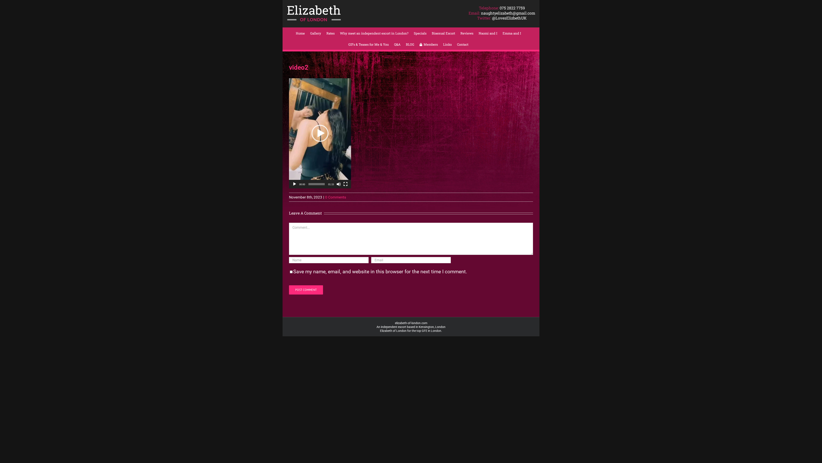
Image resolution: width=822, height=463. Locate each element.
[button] (320, 133)
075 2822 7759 (512, 8)
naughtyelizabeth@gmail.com (508, 13)
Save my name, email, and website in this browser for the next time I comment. (380, 272)
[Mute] (339, 184)
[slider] (316, 184)
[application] (320, 133)
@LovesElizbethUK (509, 18)
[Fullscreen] (345, 184)
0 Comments (335, 197)
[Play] (294, 184)
